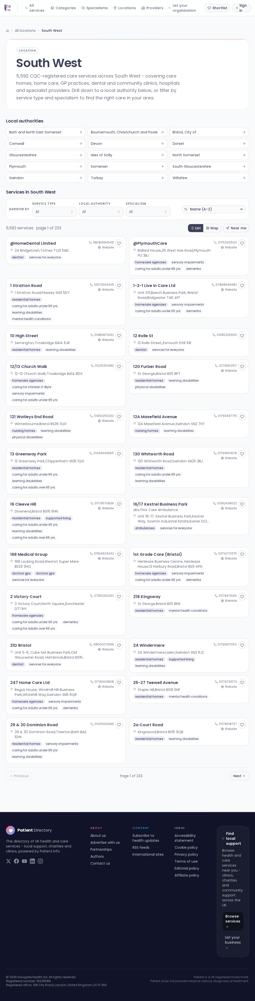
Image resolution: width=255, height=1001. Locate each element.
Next (237, 775)
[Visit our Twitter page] (8, 861)
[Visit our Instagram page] (40, 861)
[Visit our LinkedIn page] (32, 861)
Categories (66, 7)
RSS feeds (140, 847)
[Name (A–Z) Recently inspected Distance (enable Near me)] (214, 209)
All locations (25, 30)
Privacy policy (186, 854)
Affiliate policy (187, 875)
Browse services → (232, 921)
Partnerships (101, 849)
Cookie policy (186, 847)
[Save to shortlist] (119, 243)
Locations (127, 7)
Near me (238, 228)
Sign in (243, 8)
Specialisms (97, 7)
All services (36, 8)
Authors (97, 856)
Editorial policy (187, 868)
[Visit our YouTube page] (24, 861)
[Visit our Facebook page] (16, 861)
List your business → (233, 942)
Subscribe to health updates (145, 838)
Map (214, 228)
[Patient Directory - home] (11, 8)
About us (98, 835)
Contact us (100, 863)
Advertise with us (105, 842)
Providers (154, 7)
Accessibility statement (185, 838)
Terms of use (186, 861)
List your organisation (184, 8)
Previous (21, 775)
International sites (148, 854)
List (198, 228)
